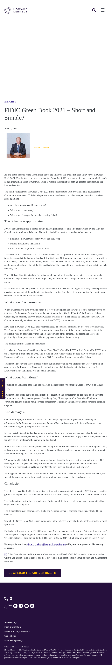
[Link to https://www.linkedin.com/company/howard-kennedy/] (21, 606)
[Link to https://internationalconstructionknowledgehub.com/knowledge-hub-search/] (94, 10)
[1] (17, 261)
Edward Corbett (41, 147)
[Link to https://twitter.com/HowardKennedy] (15, 606)
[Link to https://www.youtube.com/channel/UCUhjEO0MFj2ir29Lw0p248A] (26, 606)
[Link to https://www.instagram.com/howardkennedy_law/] (32, 606)
